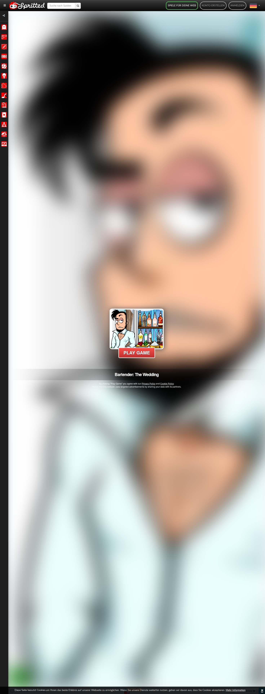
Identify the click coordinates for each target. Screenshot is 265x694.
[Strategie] (3, 76)
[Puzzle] (3, 85)
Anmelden (237, 5)
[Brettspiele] (3, 105)
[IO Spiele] (3, 144)
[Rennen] (3, 56)
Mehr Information (236, 690)
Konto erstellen (213, 5)
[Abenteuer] (3, 47)
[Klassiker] (3, 27)
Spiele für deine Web (182, 5)
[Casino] (3, 115)
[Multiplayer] (3, 124)
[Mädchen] (3, 95)
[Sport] (3, 66)
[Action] (3, 37)
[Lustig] (3, 134)
